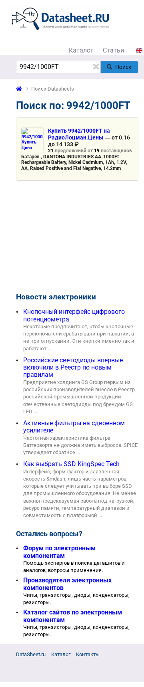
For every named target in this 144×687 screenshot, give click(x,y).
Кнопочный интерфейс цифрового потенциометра (74, 315)
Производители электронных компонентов (67, 583)
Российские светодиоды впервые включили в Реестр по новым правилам (73, 367)
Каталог (81, 50)
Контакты (88, 654)
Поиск (123, 67)
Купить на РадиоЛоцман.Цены (79, 134)
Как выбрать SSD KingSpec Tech (71, 464)
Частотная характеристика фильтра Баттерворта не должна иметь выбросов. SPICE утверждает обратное (80, 445)
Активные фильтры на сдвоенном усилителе (74, 426)
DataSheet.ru (31, 654)
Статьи (113, 50)
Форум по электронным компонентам (59, 551)
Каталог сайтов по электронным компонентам (72, 615)
